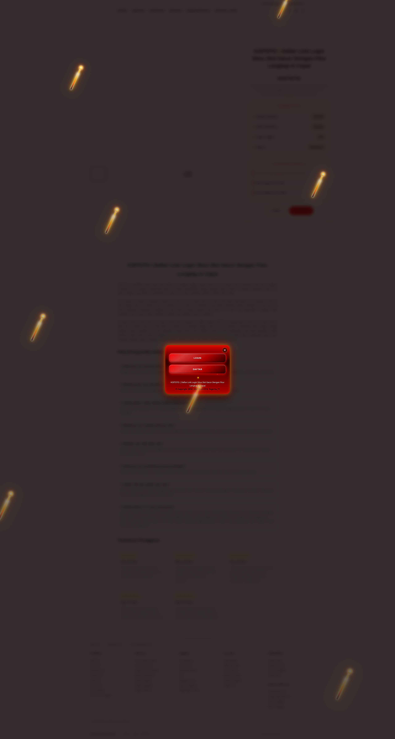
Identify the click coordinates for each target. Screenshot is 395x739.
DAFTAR (197, 369)
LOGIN (197, 357)
